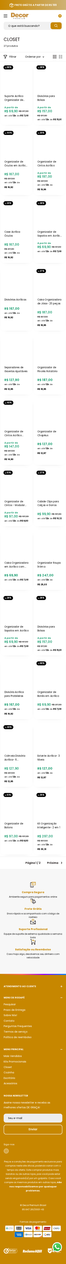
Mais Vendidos (13, 1056)
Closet (8, 1067)
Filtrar (12, 57)
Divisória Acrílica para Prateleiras (14, 694)
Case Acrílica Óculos (12, 234)
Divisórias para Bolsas (46, 98)
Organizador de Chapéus (46, 433)
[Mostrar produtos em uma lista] (60, 56)
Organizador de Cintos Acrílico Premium (13, 433)
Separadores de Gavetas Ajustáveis (15, 369)
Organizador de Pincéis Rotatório (47, 369)
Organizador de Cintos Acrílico (46, 163)
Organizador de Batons (13, 825)
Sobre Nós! (10, 1015)
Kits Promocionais (15, 1061)
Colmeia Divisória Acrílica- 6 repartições (14, 758)
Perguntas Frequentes (18, 1026)
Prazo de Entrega (14, 1010)
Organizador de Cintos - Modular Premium (14, 503)
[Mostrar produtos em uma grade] (54, 56)
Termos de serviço (15, 1032)
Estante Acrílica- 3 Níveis (48, 757)
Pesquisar (10, 1004)
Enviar (33, 1129)
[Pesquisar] (56, 25)
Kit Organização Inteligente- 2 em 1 (48, 825)
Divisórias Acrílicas (15, 299)
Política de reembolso (18, 1037)
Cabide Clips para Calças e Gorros (48, 503)
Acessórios (10, 1083)
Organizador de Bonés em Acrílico (48, 694)
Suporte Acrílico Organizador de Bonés (14, 98)
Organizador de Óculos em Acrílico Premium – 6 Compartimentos (15, 164)
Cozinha (9, 1072)
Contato (9, 1021)
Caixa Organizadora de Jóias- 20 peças (49, 301)
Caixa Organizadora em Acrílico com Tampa (16, 565)
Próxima (52, 863)
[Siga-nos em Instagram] (6, 1151)
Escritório (9, 1078)
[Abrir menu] (5, 15)
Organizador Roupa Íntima (49, 564)
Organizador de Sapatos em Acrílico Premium (49, 234)
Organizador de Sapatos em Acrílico (16, 628)
